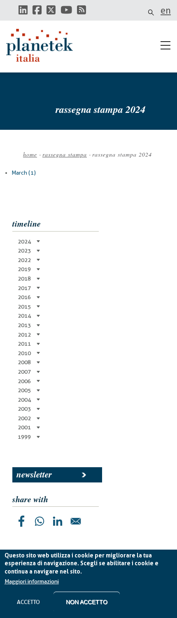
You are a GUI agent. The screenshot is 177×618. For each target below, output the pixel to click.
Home (30, 154)
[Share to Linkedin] (57, 521)
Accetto (28, 602)
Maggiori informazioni (32, 581)
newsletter (34, 474)
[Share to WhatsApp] (39, 521)
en (166, 10)
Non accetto (86, 602)
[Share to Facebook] (21, 521)
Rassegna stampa (64, 154)
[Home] (43, 45)
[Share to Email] (76, 521)
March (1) (24, 172)
